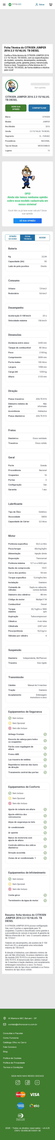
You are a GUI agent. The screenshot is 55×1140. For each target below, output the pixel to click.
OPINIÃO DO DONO (13, 237)
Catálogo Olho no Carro (14, 1042)
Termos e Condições (13, 1067)
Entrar (42, 5)
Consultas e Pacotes (13, 1033)
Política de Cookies (12, 1058)
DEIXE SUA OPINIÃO (15, 108)
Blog (5, 1051)
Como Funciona (10, 1038)
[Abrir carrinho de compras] (50, 4)
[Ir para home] (14, 5)
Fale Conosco (9, 1047)
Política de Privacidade (14, 1062)
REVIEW (42, 238)
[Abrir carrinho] (4, 4)
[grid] (27, 577)
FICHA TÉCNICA (27, 237)
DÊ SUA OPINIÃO (28, 221)
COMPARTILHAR (39, 108)
